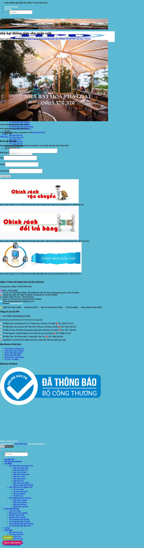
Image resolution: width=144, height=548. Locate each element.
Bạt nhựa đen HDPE (21, 483)
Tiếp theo (5, 137)
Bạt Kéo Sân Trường (17, 517)
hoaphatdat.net (16, 303)
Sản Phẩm (8, 464)
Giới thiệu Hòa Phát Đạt (13, 461)
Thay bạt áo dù (15, 139)
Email (2, 164)
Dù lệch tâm (18, 496)
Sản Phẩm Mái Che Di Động (20, 498)
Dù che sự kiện (19, 494)
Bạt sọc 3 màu (19, 476)
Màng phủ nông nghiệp (18, 513)
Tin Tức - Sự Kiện (11, 359)
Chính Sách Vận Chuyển (14, 351)
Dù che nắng (19, 489)
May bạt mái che (15, 135)
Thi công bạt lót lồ (16, 137)
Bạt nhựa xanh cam (21, 474)
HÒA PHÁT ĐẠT (21, 444)
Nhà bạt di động (20, 504)
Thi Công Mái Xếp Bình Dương (21, 127)
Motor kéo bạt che (21, 506)
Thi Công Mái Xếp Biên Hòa (20, 526)
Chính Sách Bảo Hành (13, 353)
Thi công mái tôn (15, 144)
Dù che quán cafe (21, 491)
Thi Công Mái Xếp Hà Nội (19, 122)
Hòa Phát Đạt (9, 459)
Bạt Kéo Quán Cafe (16, 515)
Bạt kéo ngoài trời (21, 470)
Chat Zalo (7, 538)
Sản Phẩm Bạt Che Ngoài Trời (21, 466)
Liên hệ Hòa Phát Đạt (11, 7)
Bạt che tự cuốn (20, 472)
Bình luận (4, 152)
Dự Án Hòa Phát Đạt (11, 509)
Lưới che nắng (14, 511)
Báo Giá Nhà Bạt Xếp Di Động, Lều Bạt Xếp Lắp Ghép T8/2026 (66, 39)
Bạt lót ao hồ (19, 481)
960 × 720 (32, 39)
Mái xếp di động (20, 502)
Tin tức (7, 131)
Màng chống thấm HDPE (23, 485)
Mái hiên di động (20, 500)
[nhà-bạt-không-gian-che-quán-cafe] (54, 121)
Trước (3, 135)
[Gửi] (10, 15)
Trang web (4, 171)
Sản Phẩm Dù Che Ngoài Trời (20, 487)
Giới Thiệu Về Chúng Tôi (14, 349)
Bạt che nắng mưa (21, 468)
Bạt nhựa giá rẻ (20, 479)
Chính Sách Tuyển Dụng (14, 357)
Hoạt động (8, 530)
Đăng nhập (7, 9)
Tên (1, 158)
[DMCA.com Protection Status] (7, 447)
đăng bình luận (39, 132)
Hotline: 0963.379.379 (12, 543)
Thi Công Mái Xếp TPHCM (19, 521)
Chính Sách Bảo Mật (12, 355)
